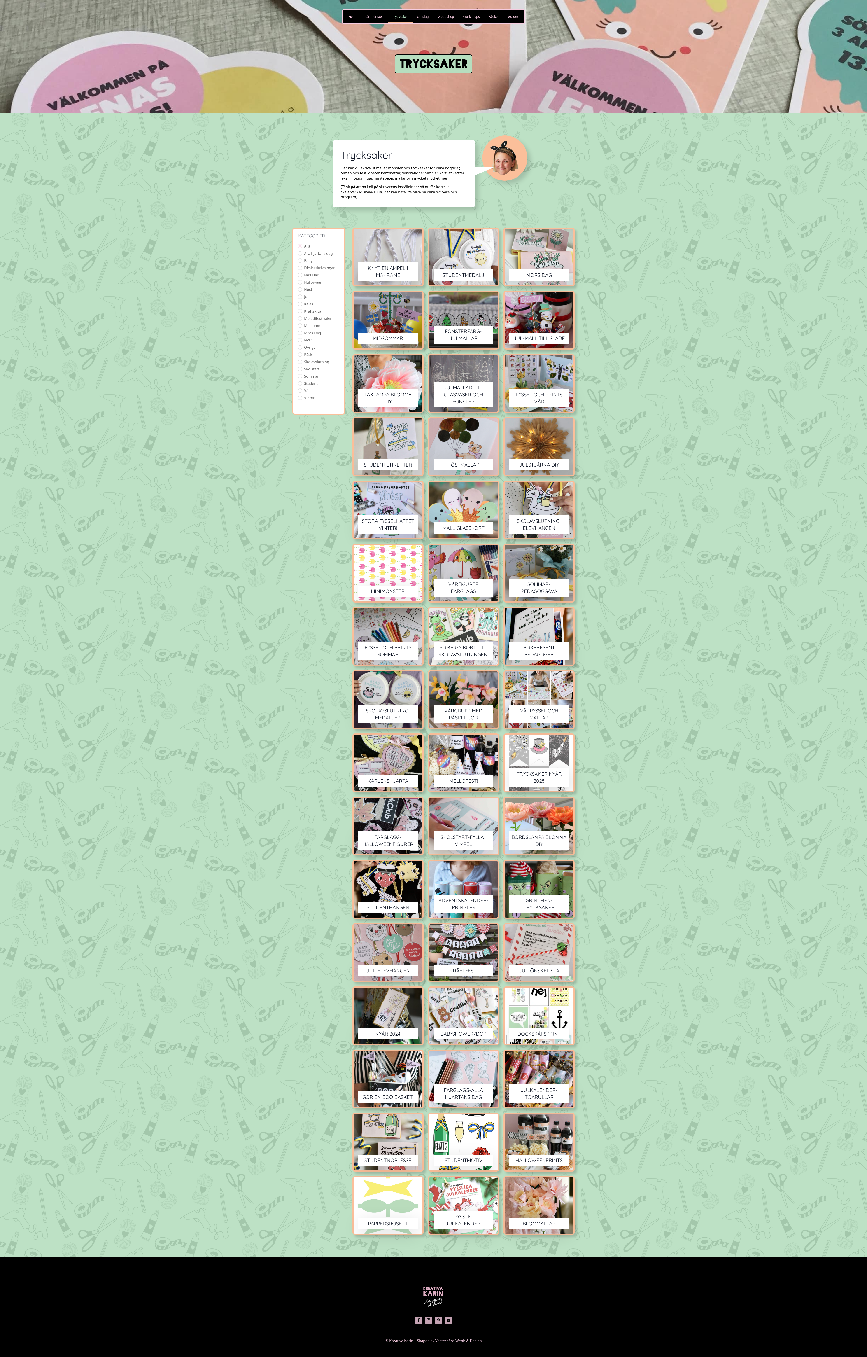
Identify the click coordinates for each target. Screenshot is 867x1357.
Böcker (494, 16)
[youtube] (448, 1320)
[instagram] (428, 1320)
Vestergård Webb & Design (458, 1340)
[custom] (438, 1320)
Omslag (423, 16)
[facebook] (418, 1320)
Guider (513, 16)
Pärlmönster (374, 16)
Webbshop (446, 16)
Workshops (471, 16)
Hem (352, 16)
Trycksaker (400, 16)
